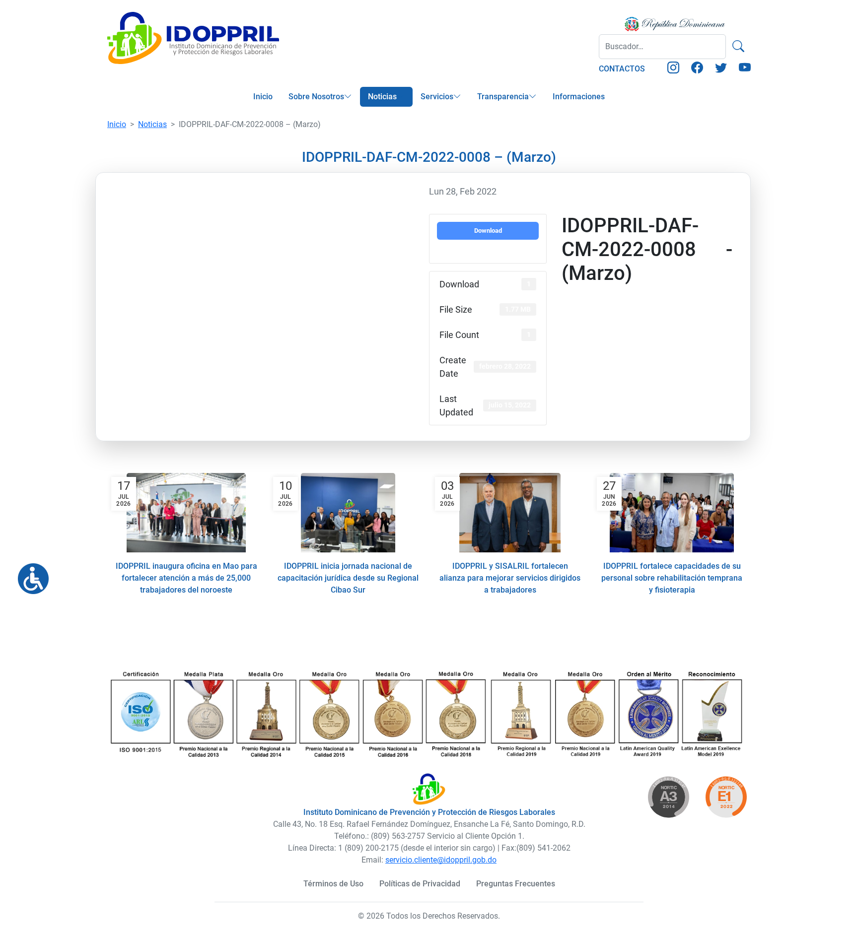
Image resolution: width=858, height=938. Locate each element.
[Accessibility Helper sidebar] (29, 575)
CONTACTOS (622, 68)
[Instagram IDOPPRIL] (673, 69)
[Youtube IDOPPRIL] (745, 69)
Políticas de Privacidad (419, 883)
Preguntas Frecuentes (515, 883)
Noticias (382, 96)
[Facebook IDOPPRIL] (697, 69)
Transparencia (503, 96)
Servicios (437, 96)
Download (488, 230)
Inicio (263, 96)
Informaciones (579, 96)
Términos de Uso (333, 883)
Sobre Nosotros (316, 96)
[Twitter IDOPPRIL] (721, 69)
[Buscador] (738, 46)
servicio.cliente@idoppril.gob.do (441, 860)
